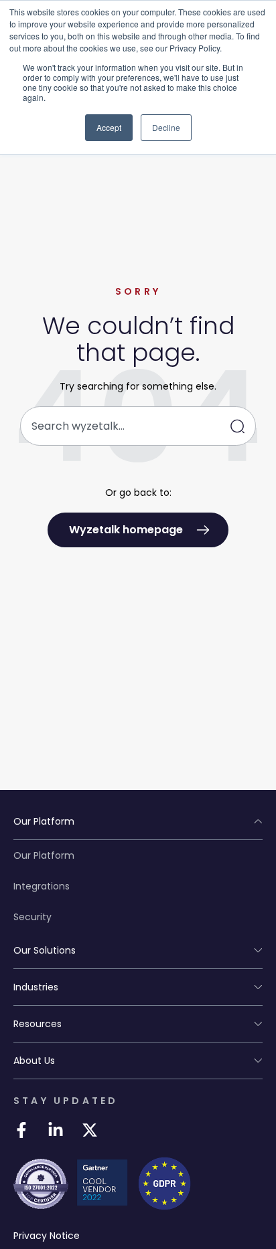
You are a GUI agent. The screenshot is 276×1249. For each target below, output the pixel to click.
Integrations (41, 886)
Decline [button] (166, 127)
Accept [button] (108, 127)
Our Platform (43, 855)
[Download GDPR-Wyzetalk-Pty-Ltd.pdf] (164, 1183)
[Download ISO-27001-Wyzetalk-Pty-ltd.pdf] (40, 1184)
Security (32, 917)
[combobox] (138, 426)
